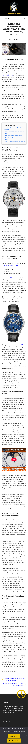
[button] (25, 18)
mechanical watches (18, 345)
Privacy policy (14, 740)
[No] (26, 735)
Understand (14, 736)
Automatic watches (8, 278)
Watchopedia (14, 671)
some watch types (7, 75)
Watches (6, 671)
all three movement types (10, 265)
